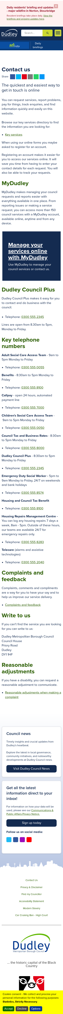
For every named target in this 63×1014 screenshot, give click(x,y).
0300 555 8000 (32, 448)
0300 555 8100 (32, 387)
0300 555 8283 (32, 542)
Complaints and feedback (23, 605)
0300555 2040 (32, 562)
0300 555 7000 (32, 407)
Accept (8, 1008)
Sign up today (31, 823)
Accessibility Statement (31, 901)
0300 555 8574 (32, 493)
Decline (22, 1008)
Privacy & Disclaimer (31, 887)
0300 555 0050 (32, 428)
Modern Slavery (31, 908)
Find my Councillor (32, 894)
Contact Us (32, 880)
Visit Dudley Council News (31, 768)
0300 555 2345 (32, 317)
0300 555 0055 (32, 367)
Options (35, 1008)
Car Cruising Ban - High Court (31, 915)
